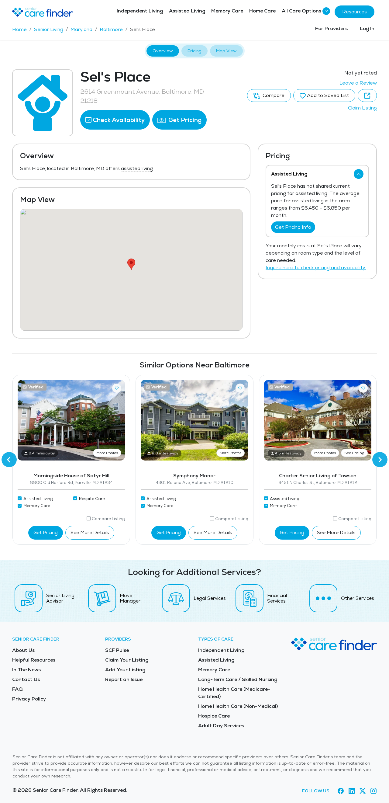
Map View (226, 51)
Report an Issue (124, 679)
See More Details (90, 532)
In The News (26, 669)
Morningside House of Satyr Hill (71, 475)
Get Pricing (184, 120)
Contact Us (26, 679)
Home (19, 29)
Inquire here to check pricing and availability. (316, 267)
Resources (354, 12)
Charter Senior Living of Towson (317, 475)
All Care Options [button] (301, 11)
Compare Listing (108, 518)
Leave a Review (358, 83)
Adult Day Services (221, 725)
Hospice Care (214, 716)
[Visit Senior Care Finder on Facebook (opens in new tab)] (341, 791)
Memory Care (227, 11)
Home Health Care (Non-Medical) (238, 706)
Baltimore (111, 29)
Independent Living (140, 11)
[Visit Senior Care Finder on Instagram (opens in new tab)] (373, 791)
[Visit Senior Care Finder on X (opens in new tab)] (363, 791)
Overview (163, 51)
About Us (23, 650)
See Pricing (354, 452)
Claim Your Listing (126, 660)
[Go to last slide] (9, 459)
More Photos (107, 452)
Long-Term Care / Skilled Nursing (237, 679)
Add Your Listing (125, 669)
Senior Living (48, 29)
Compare (272, 95)
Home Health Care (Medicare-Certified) (234, 693)
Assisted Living (187, 11)
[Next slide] (379, 459)
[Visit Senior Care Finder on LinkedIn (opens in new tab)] (352, 791)
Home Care (262, 11)
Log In (367, 28)
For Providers (331, 28)
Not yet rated (360, 73)
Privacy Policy (29, 699)
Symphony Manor (194, 475)
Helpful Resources (33, 660)
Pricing (194, 51)
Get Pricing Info (293, 227)
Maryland (81, 29)
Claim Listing (362, 108)
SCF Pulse (117, 650)
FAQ (17, 689)
